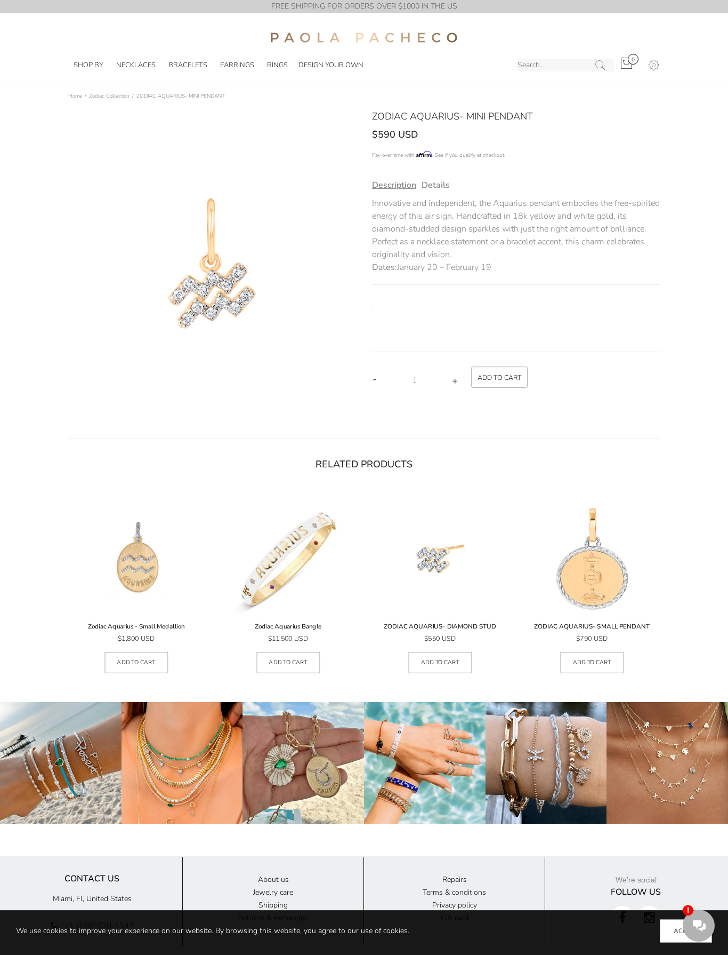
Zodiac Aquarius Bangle (288, 627)
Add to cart (136, 662)
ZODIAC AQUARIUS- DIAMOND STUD (440, 627)
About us (273, 879)
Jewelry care (273, 892)
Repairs (454, 879)
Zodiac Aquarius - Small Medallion (136, 627)
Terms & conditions (454, 892)
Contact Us (91, 879)
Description (394, 185)
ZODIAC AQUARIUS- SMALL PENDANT (592, 627)
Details (436, 185)
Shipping (273, 905)
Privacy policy (454, 905)
